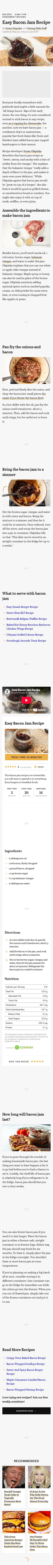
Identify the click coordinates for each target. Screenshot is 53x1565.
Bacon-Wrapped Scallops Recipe (25, 1364)
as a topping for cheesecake (25, 123)
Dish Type (20, 14)
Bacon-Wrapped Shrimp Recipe (25, 1389)
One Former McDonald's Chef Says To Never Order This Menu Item (39, 1543)
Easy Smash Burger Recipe (22, 607)
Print (41, 767)
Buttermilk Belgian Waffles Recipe (26, 618)
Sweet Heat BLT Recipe (20, 612)
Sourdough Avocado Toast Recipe (26, 640)
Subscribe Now (24, 1411)
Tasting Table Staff (37, 28)
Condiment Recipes (14, 17)
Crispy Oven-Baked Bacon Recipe (26, 1358)
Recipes (7, 14)
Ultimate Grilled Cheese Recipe (24, 634)
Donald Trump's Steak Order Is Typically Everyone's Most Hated (12, 1498)
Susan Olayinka (13, 28)
